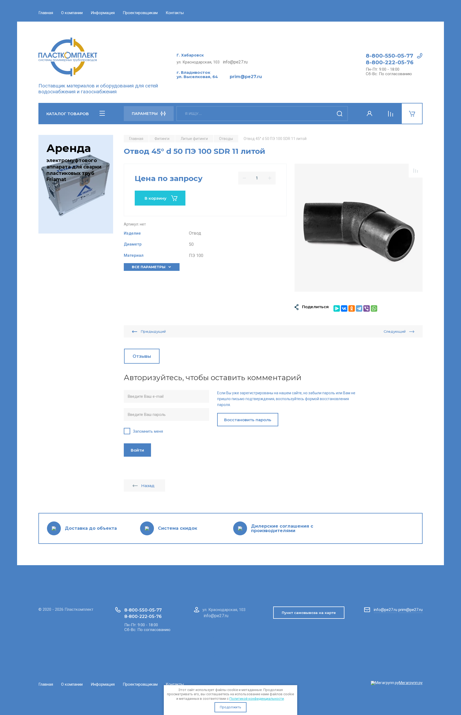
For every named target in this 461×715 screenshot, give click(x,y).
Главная (45, 12)
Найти (340, 113)
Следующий (395, 331)
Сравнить (416, 171)
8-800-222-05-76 (390, 62)
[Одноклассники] (351, 308)
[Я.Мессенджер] (336, 308)
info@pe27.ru (385, 609)
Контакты (175, 12)
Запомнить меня (148, 431)
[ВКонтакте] (344, 308)
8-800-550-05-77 (389, 56)
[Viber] (366, 308)
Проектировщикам (140, 12)
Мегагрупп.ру (411, 683)
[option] (359, 228)
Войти (137, 450)
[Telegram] (359, 308)
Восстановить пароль (247, 419)
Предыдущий (153, 331)
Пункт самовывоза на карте (309, 612)
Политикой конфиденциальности (256, 699)
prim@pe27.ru (410, 609)
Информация (103, 12)
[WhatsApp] (374, 308)
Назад (147, 485)
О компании (72, 12)
